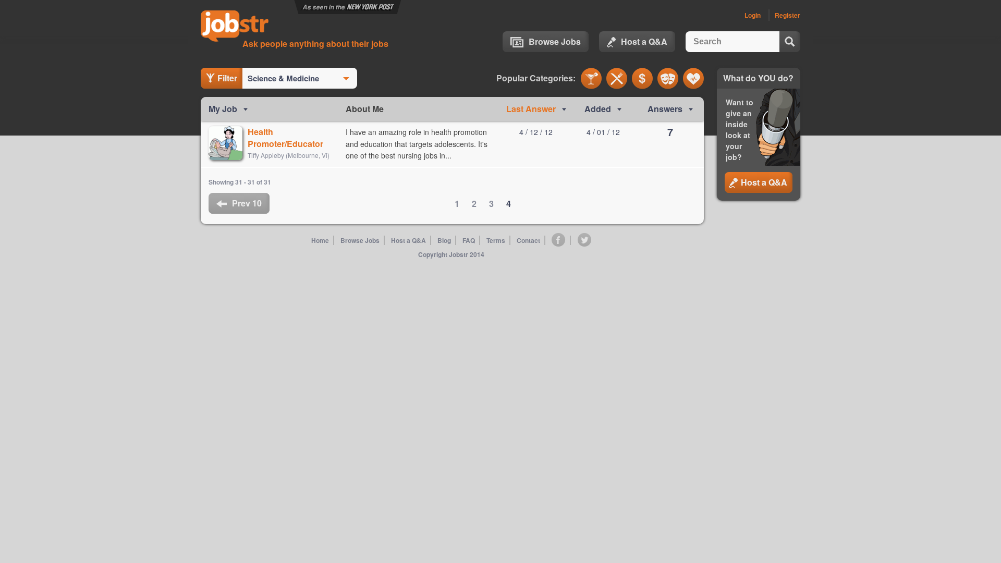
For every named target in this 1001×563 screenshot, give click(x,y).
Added (597, 109)
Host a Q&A (644, 41)
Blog (444, 240)
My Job (223, 109)
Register (787, 15)
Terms (495, 240)
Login (752, 15)
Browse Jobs (555, 41)
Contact (528, 240)
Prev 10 (247, 203)
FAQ (468, 240)
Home (320, 240)
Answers (665, 109)
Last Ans (531, 109)
